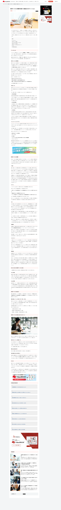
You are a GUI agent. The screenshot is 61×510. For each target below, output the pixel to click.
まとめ (13, 45)
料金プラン (27, 1)
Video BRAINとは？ (13, 1)
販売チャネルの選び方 (15, 43)
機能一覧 (17, 1)
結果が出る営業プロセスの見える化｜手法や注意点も (18, 424)
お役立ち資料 (31, 1)
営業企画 (11, 10)
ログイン (46, 1)
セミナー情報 (34, 1)
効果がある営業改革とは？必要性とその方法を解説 (18, 429)
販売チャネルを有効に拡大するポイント (17, 44)
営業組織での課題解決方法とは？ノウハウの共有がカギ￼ (19, 413)
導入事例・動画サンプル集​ (22, 1)
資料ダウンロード (51, 1)
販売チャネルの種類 (14, 41)
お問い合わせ (56, 1)
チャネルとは (14, 40)
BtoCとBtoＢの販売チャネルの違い (16, 42)
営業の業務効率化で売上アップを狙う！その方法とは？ (19, 397)
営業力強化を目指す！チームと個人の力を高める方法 (18, 418)
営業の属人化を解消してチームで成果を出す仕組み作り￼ (19, 408)
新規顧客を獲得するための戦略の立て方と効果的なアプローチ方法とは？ (21, 392)
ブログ (38, 1)
